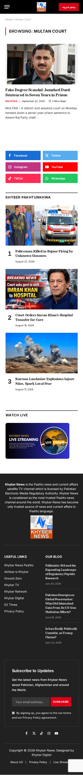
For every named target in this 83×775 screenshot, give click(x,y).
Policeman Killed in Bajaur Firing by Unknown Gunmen (44, 253)
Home (9, 19)
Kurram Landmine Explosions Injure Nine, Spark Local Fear (44, 381)
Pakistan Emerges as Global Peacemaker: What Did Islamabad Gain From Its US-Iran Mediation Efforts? (60, 603)
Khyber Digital (41, 755)
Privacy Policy (32, 717)
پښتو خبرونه (68, 6)
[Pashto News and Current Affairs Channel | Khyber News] (41, 7)
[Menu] (7, 7)
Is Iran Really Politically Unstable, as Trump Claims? (61, 633)
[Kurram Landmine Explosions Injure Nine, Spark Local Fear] (42, 353)
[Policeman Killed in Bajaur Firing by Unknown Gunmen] (42, 225)
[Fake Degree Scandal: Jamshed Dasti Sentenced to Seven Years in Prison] (41, 64)
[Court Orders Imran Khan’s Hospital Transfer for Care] (42, 289)
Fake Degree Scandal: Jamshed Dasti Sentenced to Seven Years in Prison (37, 92)
